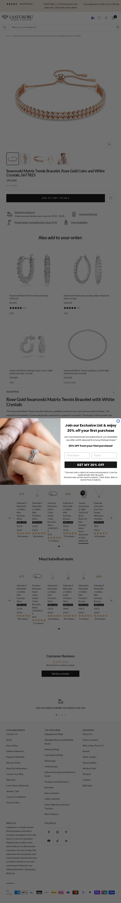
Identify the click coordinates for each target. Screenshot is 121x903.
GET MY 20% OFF (90, 464)
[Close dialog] (118, 421)
